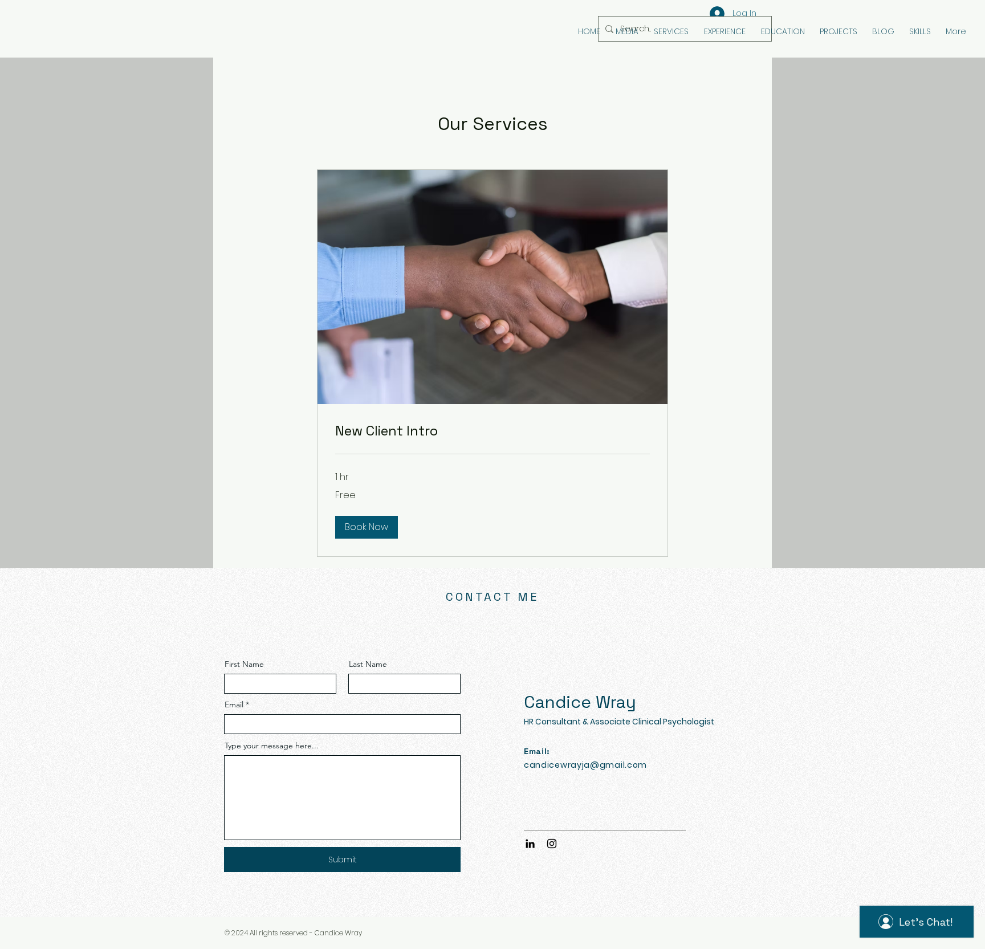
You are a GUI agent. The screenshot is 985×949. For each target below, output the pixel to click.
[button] (366, 527)
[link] (492, 431)
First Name (244, 664)
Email (234, 704)
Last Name (368, 664)
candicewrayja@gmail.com (585, 765)
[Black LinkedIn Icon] (530, 843)
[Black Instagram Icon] (552, 843)
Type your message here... (272, 746)
